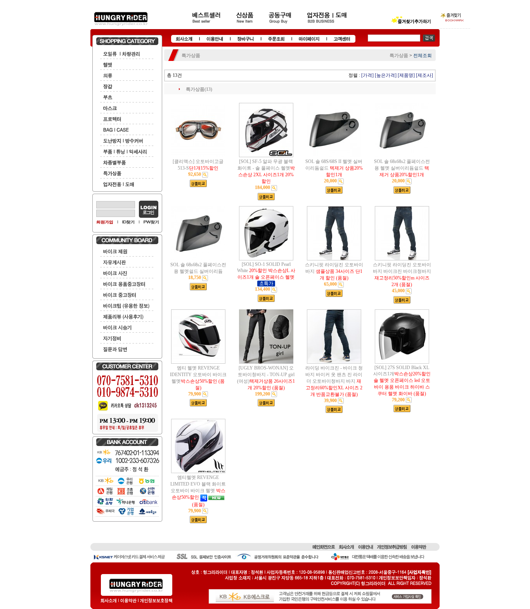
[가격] (367, 75)
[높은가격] (386, 75)
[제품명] (406, 75)
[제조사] (424, 75)
